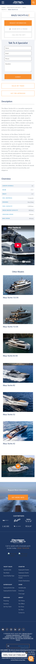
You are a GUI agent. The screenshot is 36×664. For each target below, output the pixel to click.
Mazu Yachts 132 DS (10, 298)
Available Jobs (22, 587)
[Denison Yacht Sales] (18, 541)
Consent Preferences (13, 635)
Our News (21, 606)
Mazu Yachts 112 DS (10, 327)
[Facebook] (7, 629)
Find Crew (21, 590)
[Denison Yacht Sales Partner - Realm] (29, 526)
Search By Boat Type (9, 575)
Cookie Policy (9, 636)
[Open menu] (3, 2)
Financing (6, 600)
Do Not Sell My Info (16, 638)
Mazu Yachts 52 (9, 414)
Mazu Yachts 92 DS (10, 356)
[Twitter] (23, 629)
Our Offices (21, 603)
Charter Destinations (24, 580)
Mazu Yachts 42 (9, 444)
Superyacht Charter (23, 570)
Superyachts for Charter (10, 590)
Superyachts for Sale (9, 587)
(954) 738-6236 (23, 548)
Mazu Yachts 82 (9, 385)
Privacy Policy (27, 633)
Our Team (21, 609)
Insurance (6, 603)
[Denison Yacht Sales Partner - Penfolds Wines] (18, 520)
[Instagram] (11, 629)
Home (3, 7)
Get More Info (18, 497)
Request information (18, 23)
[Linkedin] (15, 629)
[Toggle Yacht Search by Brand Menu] (33, 2)
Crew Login (21, 593)
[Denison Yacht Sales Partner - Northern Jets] (6, 520)
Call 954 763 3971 (19, 35)
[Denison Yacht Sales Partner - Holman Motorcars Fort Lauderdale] (29, 520)
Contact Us (21, 612)
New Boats (6, 572)
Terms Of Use (25, 635)
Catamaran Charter (23, 572)
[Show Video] (18, 466)
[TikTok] (19, 629)
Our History (21, 600)
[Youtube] (3, 629)
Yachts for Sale (7, 570)
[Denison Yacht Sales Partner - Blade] (18, 526)
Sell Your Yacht (7, 606)
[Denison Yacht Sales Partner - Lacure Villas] (6, 526)
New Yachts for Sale (13, 7)
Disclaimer (18, 636)
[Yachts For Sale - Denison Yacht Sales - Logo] (18, 2)
